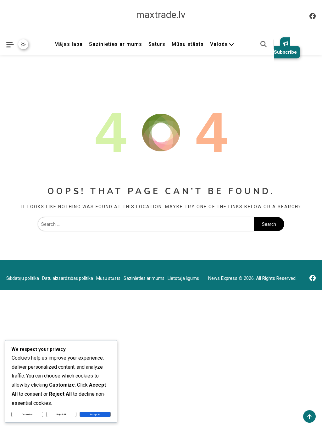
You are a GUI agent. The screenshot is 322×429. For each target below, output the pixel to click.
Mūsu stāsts (188, 44)
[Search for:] (146, 224)
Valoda (219, 44)
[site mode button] (23, 44)
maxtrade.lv (161, 14)
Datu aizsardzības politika (67, 278)
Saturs (156, 44)
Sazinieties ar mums (115, 44)
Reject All (61, 414)
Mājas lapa (68, 44)
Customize (27, 414)
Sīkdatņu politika (22, 278)
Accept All (95, 414)
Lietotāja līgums (183, 278)
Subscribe (285, 52)
